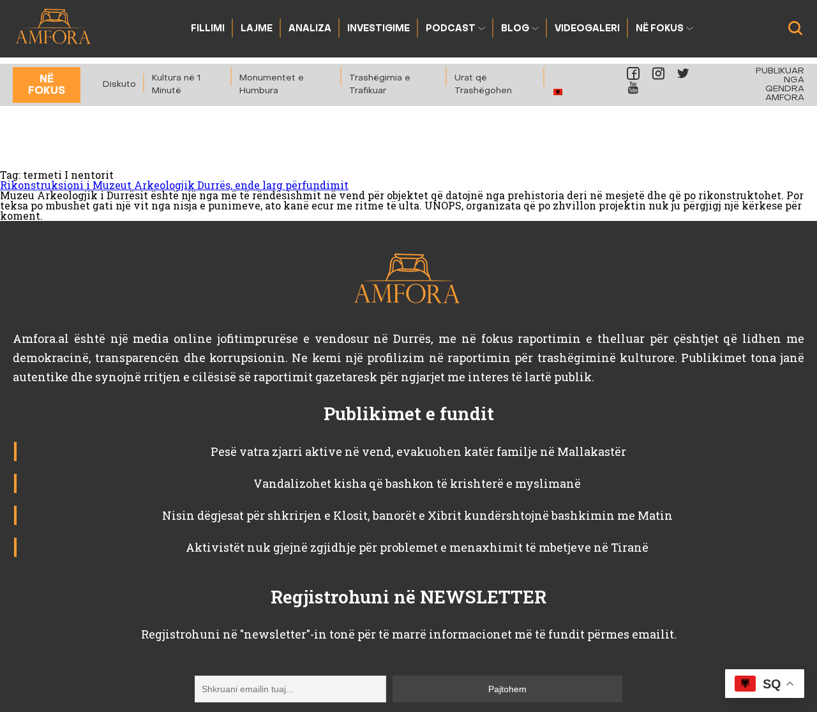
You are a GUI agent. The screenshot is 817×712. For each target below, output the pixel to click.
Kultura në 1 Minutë (176, 84)
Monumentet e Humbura (271, 84)
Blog (515, 29)
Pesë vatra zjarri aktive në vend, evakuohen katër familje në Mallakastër (417, 451)
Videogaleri (587, 29)
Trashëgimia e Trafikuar (379, 84)
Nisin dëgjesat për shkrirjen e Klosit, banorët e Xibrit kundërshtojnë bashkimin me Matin (417, 515)
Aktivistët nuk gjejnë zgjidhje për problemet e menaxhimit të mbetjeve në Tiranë (417, 547)
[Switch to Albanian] (557, 92)
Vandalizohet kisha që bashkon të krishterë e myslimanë (417, 483)
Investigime (378, 29)
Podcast (451, 29)
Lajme (257, 29)
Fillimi (208, 29)
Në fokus (660, 29)
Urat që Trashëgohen (483, 84)
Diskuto (119, 84)
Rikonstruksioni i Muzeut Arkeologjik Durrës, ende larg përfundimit (174, 185)
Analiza (310, 29)
